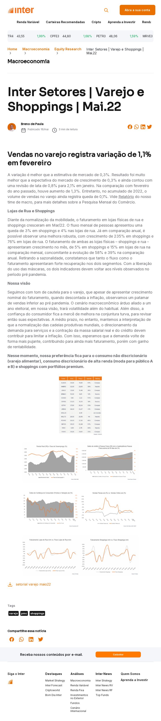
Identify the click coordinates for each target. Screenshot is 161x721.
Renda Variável (28, 22)
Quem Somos (130, 674)
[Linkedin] (142, 126)
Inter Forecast (53, 685)
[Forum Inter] (10, 681)
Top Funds (102, 695)
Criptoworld (52, 690)
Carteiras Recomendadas (65, 22)
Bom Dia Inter (53, 695)
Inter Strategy (104, 680)
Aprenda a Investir (121, 22)
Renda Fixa (150, 22)
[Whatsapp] (136, 126)
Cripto (96, 22)
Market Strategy (55, 680)
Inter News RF (104, 690)
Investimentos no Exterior (79, 696)
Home (12, 49)
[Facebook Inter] (129, 126)
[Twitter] (149, 126)
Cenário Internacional (78, 709)
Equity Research (68, 49)
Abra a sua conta (137, 10)
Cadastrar (118, 654)
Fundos (75, 703)
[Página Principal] (21, 10)
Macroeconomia (35, 49)
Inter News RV (104, 685)
